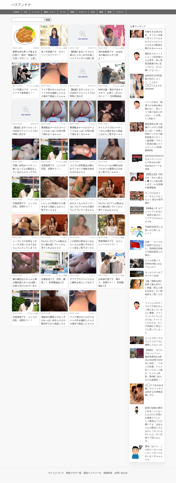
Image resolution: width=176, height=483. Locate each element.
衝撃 (110, 12)
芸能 (72, 12)
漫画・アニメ (49, 12)
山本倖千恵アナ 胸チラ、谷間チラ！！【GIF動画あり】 (111, 282)
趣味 (101, 12)
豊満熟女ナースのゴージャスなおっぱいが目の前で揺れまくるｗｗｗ (53, 131)
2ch (25, 12)
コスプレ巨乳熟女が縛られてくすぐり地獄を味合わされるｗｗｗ (82, 168)
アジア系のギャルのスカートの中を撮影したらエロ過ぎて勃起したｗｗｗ (53, 93)
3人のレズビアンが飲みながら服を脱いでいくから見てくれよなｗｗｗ (111, 206)
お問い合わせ (121, 472)
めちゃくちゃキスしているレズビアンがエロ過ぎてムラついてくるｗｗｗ (82, 206)
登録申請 (107, 472)
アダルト (120, 12)
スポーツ (82, 12)
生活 (93, 12)
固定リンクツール (92, 472)
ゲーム (63, 12)
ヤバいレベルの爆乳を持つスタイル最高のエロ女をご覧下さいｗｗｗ (110, 168)
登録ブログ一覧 (73, 472)
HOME (16, 12)
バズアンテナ (21, 4)
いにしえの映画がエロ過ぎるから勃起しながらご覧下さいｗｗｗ (53, 206)
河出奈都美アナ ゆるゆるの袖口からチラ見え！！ (110, 55)
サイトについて (56, 472)
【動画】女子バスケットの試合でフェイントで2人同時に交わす (82, 93)
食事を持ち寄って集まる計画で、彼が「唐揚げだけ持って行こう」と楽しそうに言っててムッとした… (25, 58)
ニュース (35, 12)
